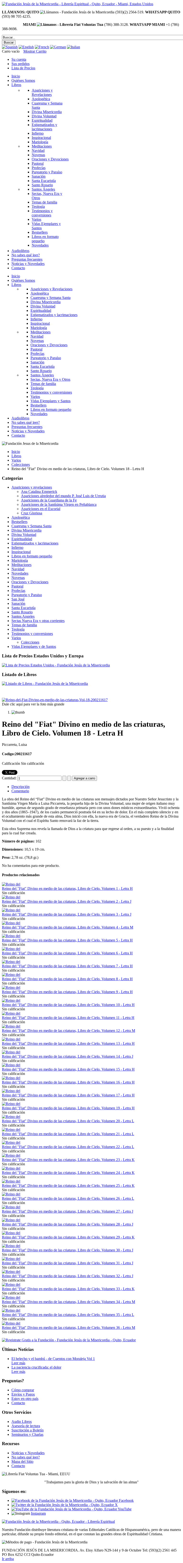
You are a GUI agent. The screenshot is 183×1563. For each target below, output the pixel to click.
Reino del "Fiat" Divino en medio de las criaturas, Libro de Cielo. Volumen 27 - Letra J (67, 1211)
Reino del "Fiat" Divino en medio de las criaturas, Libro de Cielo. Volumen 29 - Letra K (68, 1237)
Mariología (19, 560)
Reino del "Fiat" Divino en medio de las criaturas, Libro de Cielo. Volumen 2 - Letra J (66, 901)
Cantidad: (9, 778)
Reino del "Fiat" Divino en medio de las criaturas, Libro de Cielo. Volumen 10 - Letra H (68, 1005)
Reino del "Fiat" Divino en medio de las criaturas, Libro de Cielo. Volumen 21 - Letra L (68, 1134)
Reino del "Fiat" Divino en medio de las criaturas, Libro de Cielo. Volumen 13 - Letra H (68, 1043)
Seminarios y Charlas (27, 1434)
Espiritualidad (21, 539)
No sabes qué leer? (25, 1457)
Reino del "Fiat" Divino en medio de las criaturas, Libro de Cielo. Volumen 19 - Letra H (68, 1108)
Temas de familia (24, 625)
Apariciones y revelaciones (31, 487)
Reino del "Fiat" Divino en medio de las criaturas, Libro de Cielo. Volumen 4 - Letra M (67, 927)
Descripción (20, 787)
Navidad (17, 569)
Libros (16, 456)
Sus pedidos (20, 64)
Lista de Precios (23, 68)
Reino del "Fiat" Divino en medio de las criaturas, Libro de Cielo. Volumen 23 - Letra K (68, 1160)
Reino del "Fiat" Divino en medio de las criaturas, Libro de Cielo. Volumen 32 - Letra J (67, 1276)
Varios (16, 460)
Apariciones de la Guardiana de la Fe (49, 500)
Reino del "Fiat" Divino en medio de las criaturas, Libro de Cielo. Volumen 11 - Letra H (68, 1018)
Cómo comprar (22, 1390)
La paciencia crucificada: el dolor (36, 1367)
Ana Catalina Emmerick (39, 492)
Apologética (20, 517)
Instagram (38, 1513)
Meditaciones (21, 565)
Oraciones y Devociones (29, 582)
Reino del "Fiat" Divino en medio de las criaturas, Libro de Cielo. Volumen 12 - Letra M (68, 1031)
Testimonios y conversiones (32, 634)
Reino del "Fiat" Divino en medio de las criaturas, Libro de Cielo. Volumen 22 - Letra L (68, 1147)
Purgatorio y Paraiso (26, 595)
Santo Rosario (22, 612)
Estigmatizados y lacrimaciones (34, 543)
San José (18, 599)
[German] (58, 47)
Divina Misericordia (26, 530)
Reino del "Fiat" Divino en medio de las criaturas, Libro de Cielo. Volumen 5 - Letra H (67, 940)
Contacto (18, 1403)
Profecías (18, 591)
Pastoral (17, 586)
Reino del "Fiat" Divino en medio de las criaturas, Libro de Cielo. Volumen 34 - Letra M (68, 1302)
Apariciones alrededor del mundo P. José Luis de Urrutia (63, 496)
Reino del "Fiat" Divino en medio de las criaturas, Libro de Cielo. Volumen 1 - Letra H (67, 888)
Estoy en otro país (24, 1399)
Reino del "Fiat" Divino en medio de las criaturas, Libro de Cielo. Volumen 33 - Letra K (68, 1289)
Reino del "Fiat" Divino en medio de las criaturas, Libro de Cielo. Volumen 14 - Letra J (67, 1056)
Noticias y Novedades (28, 1453)
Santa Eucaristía (23, 608)
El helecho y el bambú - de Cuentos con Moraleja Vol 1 (53, 1359)
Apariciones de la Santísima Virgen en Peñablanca (59, 504)
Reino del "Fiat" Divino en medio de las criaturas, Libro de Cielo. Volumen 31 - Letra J (67, 1263)
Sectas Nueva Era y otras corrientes (38, 621)
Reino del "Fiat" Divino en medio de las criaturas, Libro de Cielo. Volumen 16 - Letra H (68, 1082)
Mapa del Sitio (22, 1461)
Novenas (18, 578)
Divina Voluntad (23, 535)
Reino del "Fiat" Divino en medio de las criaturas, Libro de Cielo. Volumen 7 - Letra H (67, 966)
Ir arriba (8, 1559)
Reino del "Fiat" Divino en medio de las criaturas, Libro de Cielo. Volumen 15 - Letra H (68, 1069)
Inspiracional (21, 552)
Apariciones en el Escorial (40, 509)
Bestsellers (19, 522)
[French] (42, 47)
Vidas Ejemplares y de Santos (33, 646)
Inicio (15, 452)
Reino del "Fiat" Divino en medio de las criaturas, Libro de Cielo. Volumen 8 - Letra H (67, 979)
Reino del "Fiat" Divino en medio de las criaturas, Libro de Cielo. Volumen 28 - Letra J (67, 1224)
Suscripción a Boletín (27, 1430)
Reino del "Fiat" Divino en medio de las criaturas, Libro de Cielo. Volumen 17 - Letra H (68, 1095)
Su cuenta (18, 59)
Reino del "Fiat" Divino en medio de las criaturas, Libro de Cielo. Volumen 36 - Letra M (68, 1328)
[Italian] (73, 47)
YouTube (124, 1509)
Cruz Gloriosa (31, 513)
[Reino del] (11, 884)
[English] (26, 47)
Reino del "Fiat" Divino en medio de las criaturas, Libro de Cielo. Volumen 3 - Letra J (66, 914)
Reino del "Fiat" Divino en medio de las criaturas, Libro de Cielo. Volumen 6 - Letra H (67, 953)
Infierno (17, 547)
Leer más (18, 1363)
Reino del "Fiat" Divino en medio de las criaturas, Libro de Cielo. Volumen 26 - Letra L (68, 1198)
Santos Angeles (23, 616)
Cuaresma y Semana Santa (31, 526)
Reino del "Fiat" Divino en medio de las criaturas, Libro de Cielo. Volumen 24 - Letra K (68, 1173)
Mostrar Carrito (34, 51)
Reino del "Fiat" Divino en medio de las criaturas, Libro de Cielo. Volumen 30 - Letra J (67, 1250)
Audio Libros (21, 1422)
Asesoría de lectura (25, 1426)
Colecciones (20, 464)
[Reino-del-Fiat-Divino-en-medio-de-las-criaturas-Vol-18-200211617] (55, 700)
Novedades (19, 573)
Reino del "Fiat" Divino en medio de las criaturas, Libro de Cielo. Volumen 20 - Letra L (68, 1121)
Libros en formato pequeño (31, 556)
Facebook (126, 1500)
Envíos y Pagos (23, 1394)
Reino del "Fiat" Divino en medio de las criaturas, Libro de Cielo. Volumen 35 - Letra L (68, 1315)
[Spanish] (10, 47)
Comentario (20, 791)
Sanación (18, 603)
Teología (18, 629)
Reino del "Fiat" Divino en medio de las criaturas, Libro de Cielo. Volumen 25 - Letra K (68, 1185)
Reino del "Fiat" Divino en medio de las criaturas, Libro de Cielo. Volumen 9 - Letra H (67, 992)
